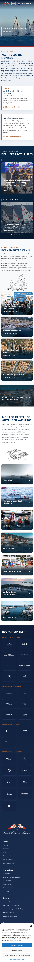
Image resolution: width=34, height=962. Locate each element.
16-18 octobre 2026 (9, 355)
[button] (31, 926)
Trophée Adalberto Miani (11, 351)
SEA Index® (8, 480)
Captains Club (9, 617)
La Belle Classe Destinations (9, 593)
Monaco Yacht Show (12, 330)
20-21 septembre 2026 (10, 311)
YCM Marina (8, 548)
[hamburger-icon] (13, 3)
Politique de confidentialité (17, 959)
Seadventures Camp (12, 571)
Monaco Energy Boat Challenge (12, 502)
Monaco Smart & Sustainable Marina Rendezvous (12, 306)
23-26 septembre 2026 (10, 333)
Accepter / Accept (17, 945)
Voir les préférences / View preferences (17, 955)
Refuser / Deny (17, 950)
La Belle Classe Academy (14, 526)
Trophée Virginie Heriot (14, 374)
